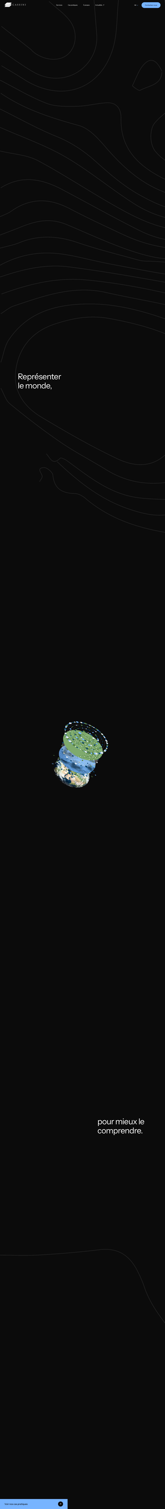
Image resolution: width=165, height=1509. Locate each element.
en (135, 6)
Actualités (98, 5)
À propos (86, 5)
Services (59, 5)
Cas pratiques (73, 5)
